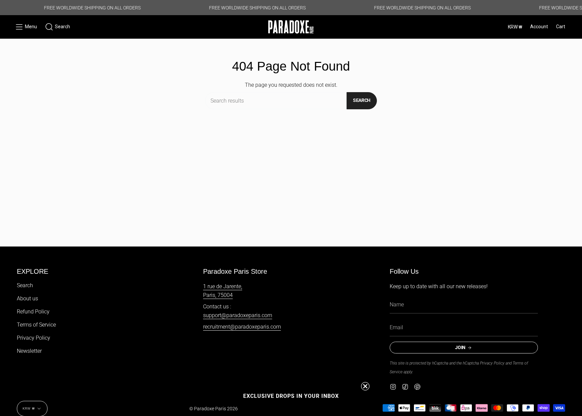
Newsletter (29, 351)
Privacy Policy (33, 338)
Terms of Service (36, 325)
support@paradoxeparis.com (237, 315)
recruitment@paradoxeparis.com (242, 327)
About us (27, 298)
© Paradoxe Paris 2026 (213, 408)
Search (361, 100)
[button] (57, 27)
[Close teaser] (365, 386)
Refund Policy (33, 311)
